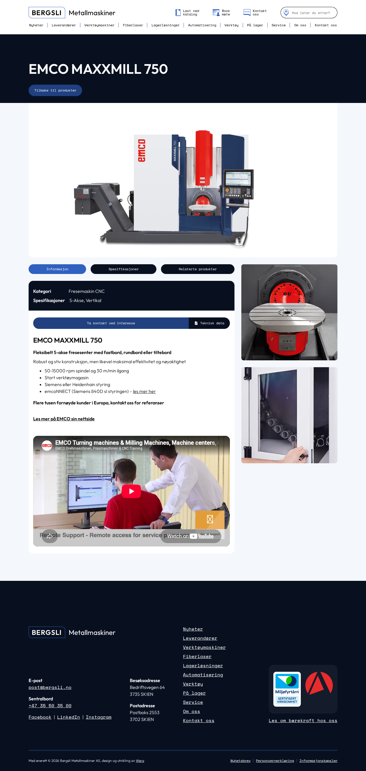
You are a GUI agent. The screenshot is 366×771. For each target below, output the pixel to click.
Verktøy (231, 25)
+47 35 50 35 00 (50, 705)
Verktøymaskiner (99, 25)
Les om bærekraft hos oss (303, 720)
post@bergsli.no (50, 687)
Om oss (300, 25)
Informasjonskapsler (318, 760)
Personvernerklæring (275, 760)
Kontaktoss (260, 12)
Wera (140, 760)
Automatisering (202, 25)
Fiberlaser (133, 25)
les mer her (144, 391)
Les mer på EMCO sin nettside (64, 419)
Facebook (40, 717)
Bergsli (47, 12)
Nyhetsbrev (240, 760)
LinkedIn (68, 717)
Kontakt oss (326, 25)
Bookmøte (226, 12)
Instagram (99, 717)
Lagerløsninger (166, 25)
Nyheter (36, 25)
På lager (255, 25)
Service (279, 25)
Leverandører (64, 25)
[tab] (57, 269)
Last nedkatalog (191, 12)
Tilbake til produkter (55, 90)
